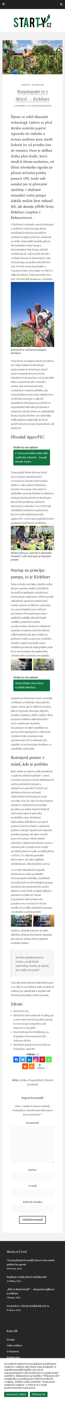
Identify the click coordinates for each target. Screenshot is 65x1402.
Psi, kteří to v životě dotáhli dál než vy (28, 1306)
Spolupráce (13, 1357)
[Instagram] (36, 1059)
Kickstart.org (21, 1011)
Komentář (32, 1122)
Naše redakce (14, 1345)
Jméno (32, 1169)
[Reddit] (25, 1066)
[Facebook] (16, 1059)
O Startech (13, 1351)
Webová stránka (32, 1202)
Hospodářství (36, 1080)
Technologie (38, 85)
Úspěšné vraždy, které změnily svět (26, 1277)
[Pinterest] (42, 1059)
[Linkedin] (29, 1059)
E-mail (32, 1185)
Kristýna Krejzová (42, 106)
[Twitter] (23, 1059)
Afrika (23, 1080)
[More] (31, 1066)
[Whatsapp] (49, 1059)
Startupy (25, 85)
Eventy (11, 1339)
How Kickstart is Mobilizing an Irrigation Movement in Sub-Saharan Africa (31, 1036)
